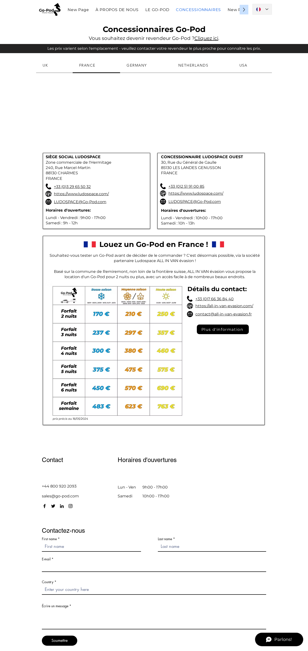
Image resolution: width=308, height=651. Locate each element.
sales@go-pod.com (60, 496)
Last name (165, 539)
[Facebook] (44, 506)
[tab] (54, 65)
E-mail (46, 559)
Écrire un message (55, 606)
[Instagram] (70, 506)
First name (49, 539)
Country (47, 582)
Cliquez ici (206, 38)
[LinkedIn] (61, 506)
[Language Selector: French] (262, 9)
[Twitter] (53, 506)
